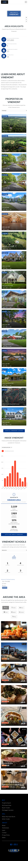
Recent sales (12, 43)
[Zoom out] (26, 19)
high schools (20, 572)
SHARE (24, 622)
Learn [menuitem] (3, 830)
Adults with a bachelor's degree (14, 523)
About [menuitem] (3, 825)
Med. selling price (13, 38)
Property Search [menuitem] (6, 803)
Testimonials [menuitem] (5, 828)
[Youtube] (15, 844)
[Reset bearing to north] (26, 21)
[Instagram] (17, 844)
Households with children (14, 530)
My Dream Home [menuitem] (6, 805)
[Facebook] (11, 844)
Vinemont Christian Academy (8, 579)
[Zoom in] (26, 17)
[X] (13, 844)
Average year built (14, 516)
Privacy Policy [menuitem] (6, 835)
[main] (14, 399)
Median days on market (12, 49)
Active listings (10, 54)
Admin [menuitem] (3, 837)
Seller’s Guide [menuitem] (6, 819)
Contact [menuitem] (4, 832)
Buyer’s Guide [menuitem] (6, 807)
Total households (14, 510)
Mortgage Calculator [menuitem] (8, 810)
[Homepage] (4, 2)
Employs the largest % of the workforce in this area (14, 501)
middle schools (7, 572)
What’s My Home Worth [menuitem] (8, 816)
